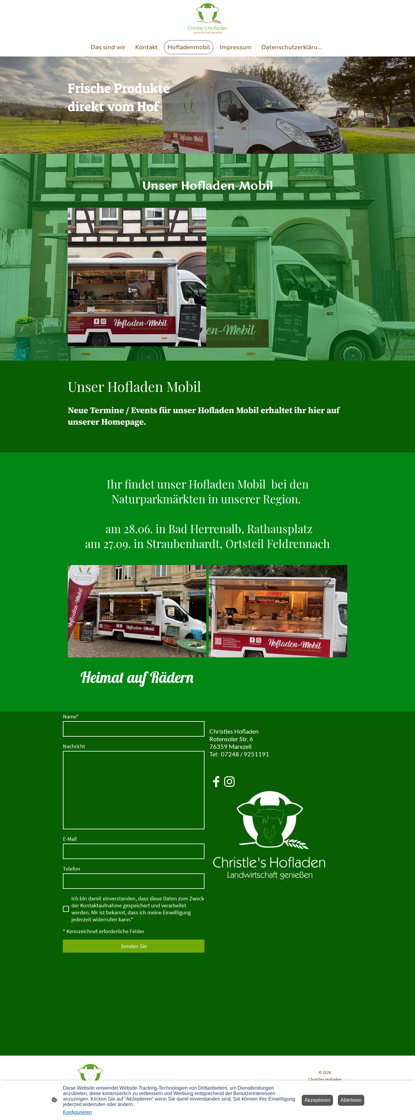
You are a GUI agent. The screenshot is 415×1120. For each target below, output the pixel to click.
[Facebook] (216, 781)
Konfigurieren (77, 1112)
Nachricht (74, 746)
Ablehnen (351, 1100)
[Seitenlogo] (207, 18)
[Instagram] (229, 781)
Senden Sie (134, 946)
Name (71, 716)
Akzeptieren (317, 1100)
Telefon (71, 868)
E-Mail (70, 838)
